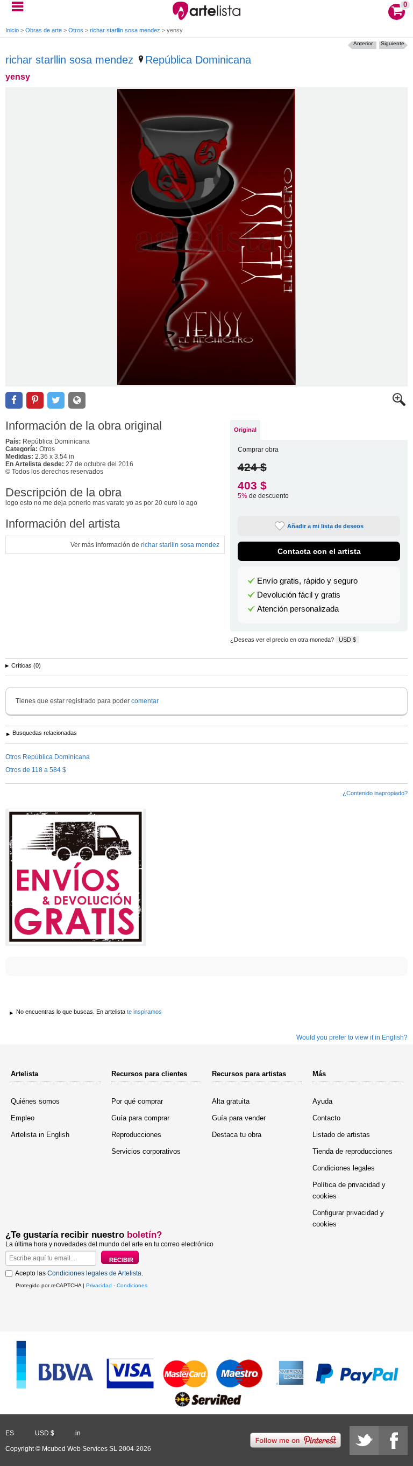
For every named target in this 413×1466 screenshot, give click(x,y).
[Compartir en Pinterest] (35, 400)
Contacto (326, 1118)
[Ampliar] (399, 404)
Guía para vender (239, 1118)
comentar (145, 701)
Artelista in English (40, 1135)
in (78, 1433)
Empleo (22, 1118)
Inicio (12, 30)
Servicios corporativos (146, 1151)
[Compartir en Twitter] (56, 400)
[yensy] (206, 237)
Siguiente (392, 43)
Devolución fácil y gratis (298, 595)
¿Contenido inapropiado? (375, 793)
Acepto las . (79, 1273)
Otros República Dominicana (47, 757)
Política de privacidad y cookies (349, 1190)
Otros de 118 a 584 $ (35, 770)
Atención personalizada (298, 609)
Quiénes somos (35, 1101)
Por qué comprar (137, 1101)
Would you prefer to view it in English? (352, 1037)
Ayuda (322, 1101)
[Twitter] (364, 1440)
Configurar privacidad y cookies (348, 1218)
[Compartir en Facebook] (14, 400)
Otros (75, 30)
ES (9, 1433)
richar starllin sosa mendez (125, 30)
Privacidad (99, 1285)
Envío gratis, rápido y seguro (307, 581)
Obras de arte (43, 30)
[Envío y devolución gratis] (75, 877)
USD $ (347, 639)
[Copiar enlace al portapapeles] (77, 400)
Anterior (363, 43)
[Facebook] (393, 1440)
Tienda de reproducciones (352, 1151)
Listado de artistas (341, 1135)
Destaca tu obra (236, 1135)
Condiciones (132, 1285)
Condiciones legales (343, 1168)
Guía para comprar (140, 1118)
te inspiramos (144, 1011)
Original (245, 429)
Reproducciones (136, 1135)
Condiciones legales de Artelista (94, 1273)
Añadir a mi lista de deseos (325, 526)
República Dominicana (198, 60)
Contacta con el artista (319, 551)
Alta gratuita (231, 1101)
